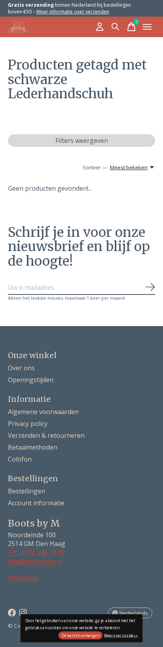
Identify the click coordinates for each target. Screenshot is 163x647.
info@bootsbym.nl (35, 561)
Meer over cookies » (121, 635)
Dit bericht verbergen (80, 635)
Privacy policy (27, 423)
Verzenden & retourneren (46, 435)
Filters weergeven (81, 140)
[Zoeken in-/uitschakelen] (115, 27)
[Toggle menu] (147, 27)
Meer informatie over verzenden (72, 11)
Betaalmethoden (32, 447)
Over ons (21, 368)
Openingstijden (30, 379)
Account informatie (36, 503)
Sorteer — (95, 167)
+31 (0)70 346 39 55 (36, 552)
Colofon (20, 459)
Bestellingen (26, 491)
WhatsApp (23, 578)
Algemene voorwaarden (43, 411)
